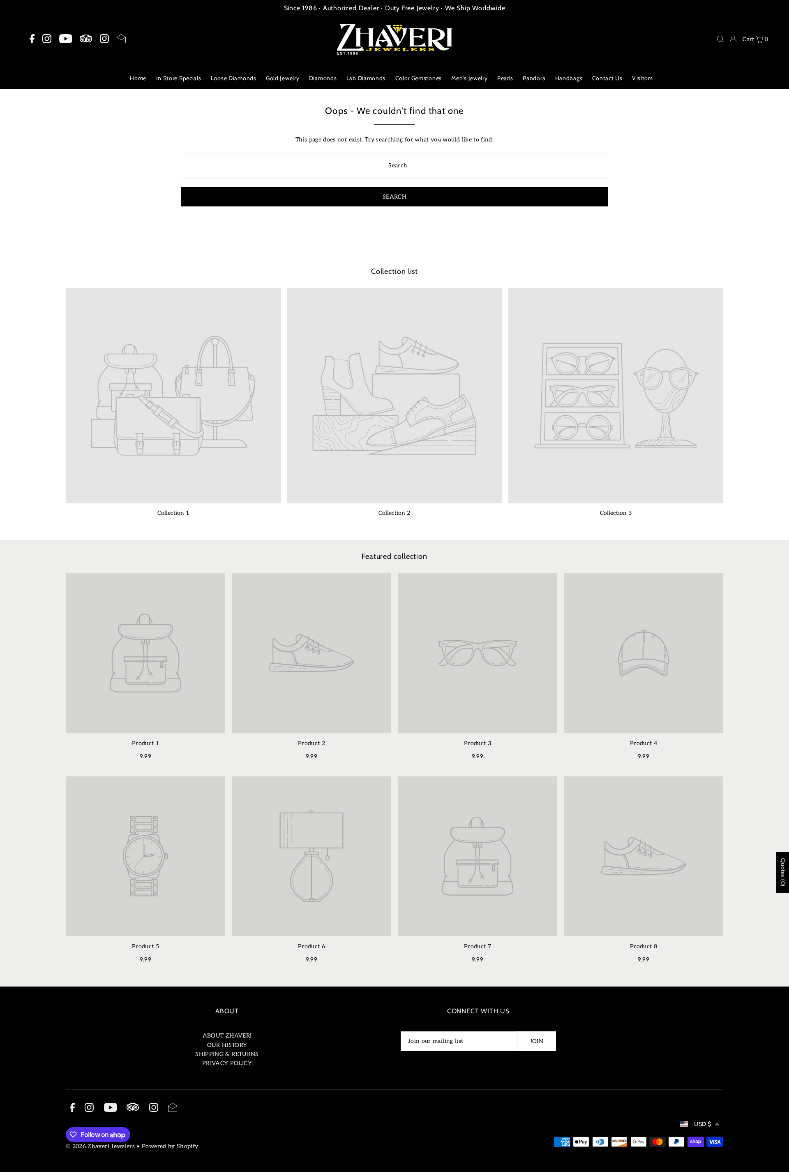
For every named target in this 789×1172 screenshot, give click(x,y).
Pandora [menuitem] (534, 78)
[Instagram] (46, 39)
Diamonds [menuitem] (323, 78)
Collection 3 (616, 513)
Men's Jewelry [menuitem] (469, 78)
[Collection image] (173, 395)
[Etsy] (86, 38)
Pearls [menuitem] (505, 78)
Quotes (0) (782, 872)
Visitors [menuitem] (642, 78)
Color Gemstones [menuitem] (418, 78)
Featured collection (394, 556)
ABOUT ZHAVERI (227, 1035)
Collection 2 (394, 513)
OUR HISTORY (227, 1045)
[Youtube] (65, 39)
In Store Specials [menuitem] (178, 78)
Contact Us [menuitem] (607, 78)
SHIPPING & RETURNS (226, 1054)
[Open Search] (720, 39)
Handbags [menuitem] (569, 78)
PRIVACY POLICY (227, 1063)
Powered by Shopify (170, 1146)
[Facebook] (32, 39)
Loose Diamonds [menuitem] (233, 78)
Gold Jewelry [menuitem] (282, 78)
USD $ (702, 1124)
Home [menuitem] (138, 78)
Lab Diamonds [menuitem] (365, 78)
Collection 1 (173, 513)
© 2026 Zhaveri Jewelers (100, 1146)
